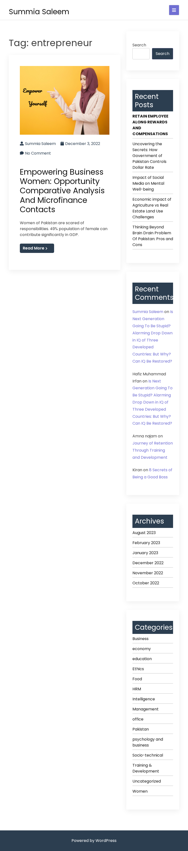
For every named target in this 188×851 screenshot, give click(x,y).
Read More (33, 248)
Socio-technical (147, 755)
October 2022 (145, 583)
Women (140, 791)
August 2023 (144, 533)
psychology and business (147, 742)
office (137, 719)
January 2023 (145, 553)
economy (141, 649)
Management (145, 709)
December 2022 (148, 563)
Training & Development (145, 768)
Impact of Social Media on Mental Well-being (148, 183)
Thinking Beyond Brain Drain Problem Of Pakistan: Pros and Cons (152, 236)
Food (137, 679)
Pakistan (140, 729)
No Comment (38, 153)
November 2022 (147, 573)
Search (139, 45)
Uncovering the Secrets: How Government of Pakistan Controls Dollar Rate (149, 155)
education (142, 659)
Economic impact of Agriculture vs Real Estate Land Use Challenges (151, 208)
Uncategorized (146, 781)
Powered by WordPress (94, 840)
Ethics (138, 669)
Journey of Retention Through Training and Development (152, 450)
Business (140, 639)
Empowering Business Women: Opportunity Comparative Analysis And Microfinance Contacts (62, 190)
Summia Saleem (39, 11)
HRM (136, 689)
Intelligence (143, 699)
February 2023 (146, 543)
